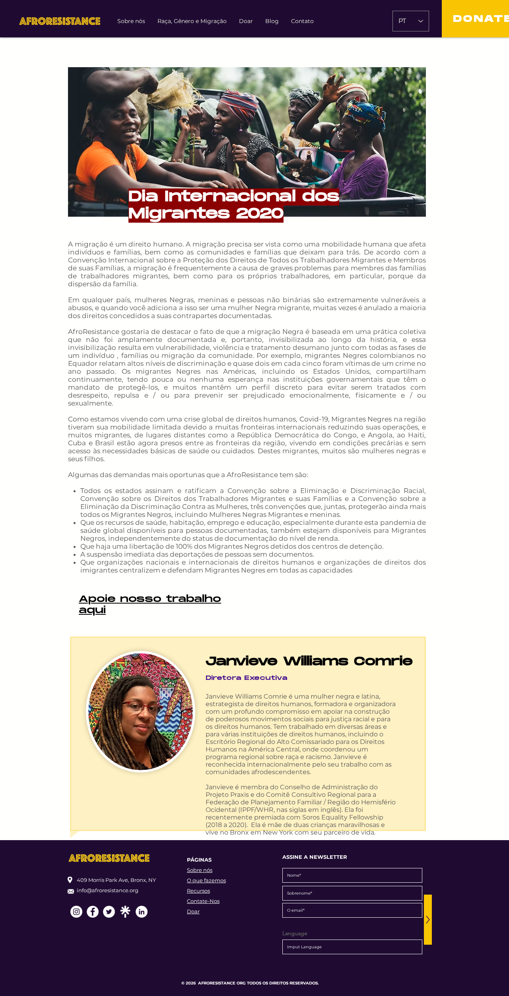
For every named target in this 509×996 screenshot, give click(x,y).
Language (294, 933)
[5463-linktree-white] (125, 912)
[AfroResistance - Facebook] (93, 912)
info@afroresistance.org (107, 890)
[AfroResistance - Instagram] (76, 912)
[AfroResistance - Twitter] (109, 912)
